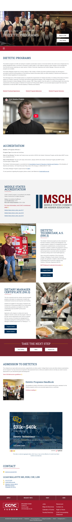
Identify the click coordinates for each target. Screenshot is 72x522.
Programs (16, 30)
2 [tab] (11, 451)
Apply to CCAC (62, 35)
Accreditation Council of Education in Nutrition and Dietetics (43, 164)
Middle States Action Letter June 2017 (14, 210)
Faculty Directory (47, 512)
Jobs (44, 504)
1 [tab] (10, 451)
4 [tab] (14, 451)
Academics (9, 30)
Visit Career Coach (19, 445)
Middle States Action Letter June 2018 (14, 213)
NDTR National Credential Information (50, 265)
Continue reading (30, 390)
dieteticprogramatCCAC (11, 472)
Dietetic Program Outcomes (56, 91)
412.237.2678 (8, 480)
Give (64, 498)
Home (4, 30)
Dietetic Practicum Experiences (11, 91)
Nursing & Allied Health (25, 30)
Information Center (26, 503)
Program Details (47, 270)
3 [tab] (13, 451)
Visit (47, 498)
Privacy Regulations (35, 518)
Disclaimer (27, 518)
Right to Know (60, 509)
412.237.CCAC (24, 507)
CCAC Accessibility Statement (62, 513)
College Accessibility (46, 518)
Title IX (54, 518)
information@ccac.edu (26, 509)
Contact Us (24, 505)
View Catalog (63, 40)
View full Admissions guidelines (12, 374)
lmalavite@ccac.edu (44, 171)
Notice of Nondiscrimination (36, 520)
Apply (36, 349)
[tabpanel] (36, 430)
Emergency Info (61, 518)
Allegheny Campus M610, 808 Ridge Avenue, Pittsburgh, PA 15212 (11, 486)
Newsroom (59, 504)
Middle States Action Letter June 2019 (14, 215)
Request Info (51, 349)
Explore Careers (47, 275)
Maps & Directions (48, 507)
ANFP (28, 168)
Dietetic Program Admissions (34, 91)
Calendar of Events (48, 509)
